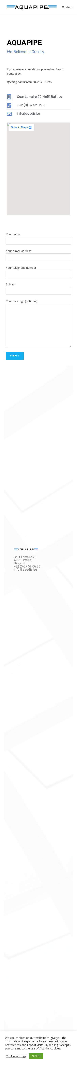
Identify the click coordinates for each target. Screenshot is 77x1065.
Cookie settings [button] (16, 1056)
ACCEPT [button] (36, 1056)
